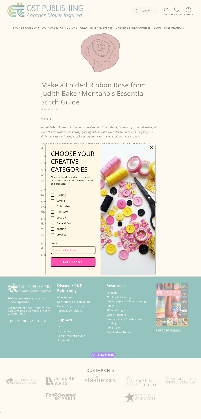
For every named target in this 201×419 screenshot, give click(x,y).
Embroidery (64, 206)
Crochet (61, 234)
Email (54, 243)
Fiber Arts (62, 212)
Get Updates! (73, 262)
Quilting (61, 195)
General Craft (64, 223)
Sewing (61, 200)
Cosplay (61, 217)
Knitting (61, 229)
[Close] (151, 147)
